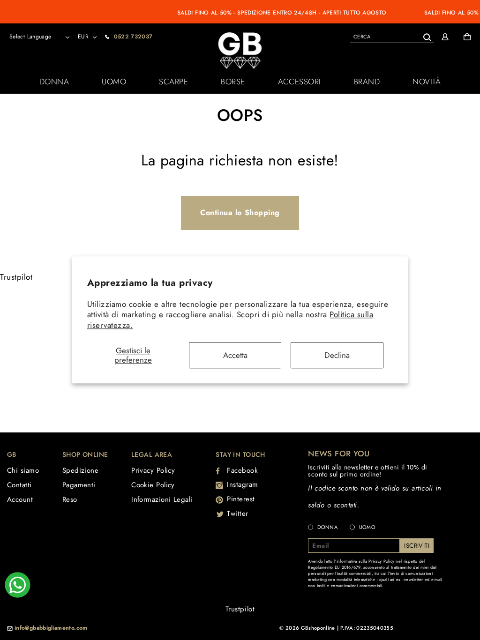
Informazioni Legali (162, 499)
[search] (392, 36)
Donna (54, 81)
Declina (337, 355)
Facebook (242, 470)
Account (20, 499)
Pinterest (241, 499)
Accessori (299, 81)
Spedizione (80, 470)
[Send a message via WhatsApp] (17, 585)
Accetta (235, 355)
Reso (69, 499)
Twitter (237, 513)
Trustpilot (16, 277)
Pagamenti (79, 485)
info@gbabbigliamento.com (51, 628)
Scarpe (173, 81)
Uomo (114, 81)
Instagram (242, 484)
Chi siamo (23, 470)
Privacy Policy (153, 470)
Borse (233, 81)
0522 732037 (133, 36)
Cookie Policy (153, 485)
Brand (367, 81)
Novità (426, 81)
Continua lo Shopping (239, 212)
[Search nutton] (426, 35)
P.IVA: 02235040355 (366, 628)
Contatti (19, 485)
